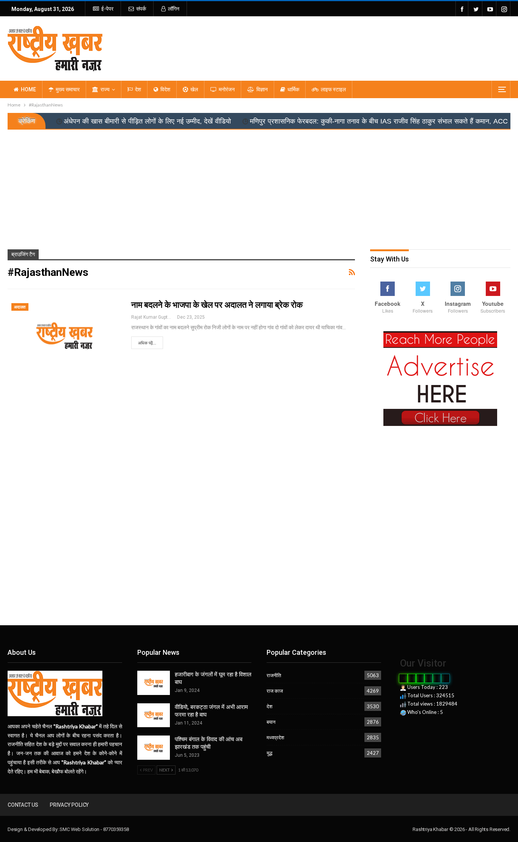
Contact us (23, 805)
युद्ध (269, 753)
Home (28, 89)
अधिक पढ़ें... (147, 343)
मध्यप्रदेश (275, 737)
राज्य (105, 89)
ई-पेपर (107, 9)
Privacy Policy (69, 805)
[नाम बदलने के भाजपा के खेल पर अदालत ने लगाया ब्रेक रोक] (64, 335)
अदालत (20, 307)
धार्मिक (293, 89)
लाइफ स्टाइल (333, 89)
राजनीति (274, 675)
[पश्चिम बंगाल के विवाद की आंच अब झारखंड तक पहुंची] (153, 748)
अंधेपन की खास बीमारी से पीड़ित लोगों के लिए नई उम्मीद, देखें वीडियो (118, 121)
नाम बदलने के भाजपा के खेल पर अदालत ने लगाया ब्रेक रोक (217, 305)
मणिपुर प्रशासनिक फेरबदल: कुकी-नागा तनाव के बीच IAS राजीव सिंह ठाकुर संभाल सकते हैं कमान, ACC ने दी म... (362, 121)
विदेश (165, 89)
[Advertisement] (259, 186)
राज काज (275, 691)
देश (138, 89)
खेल (194, 89)
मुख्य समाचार (68, 89)
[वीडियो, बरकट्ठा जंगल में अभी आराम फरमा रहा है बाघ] (153, 715)
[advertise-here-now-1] (440, 378)
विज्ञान (262, 89)
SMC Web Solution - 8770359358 (94, 829)
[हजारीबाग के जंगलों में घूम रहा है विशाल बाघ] (153, 683)
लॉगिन (173, 9)
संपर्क (141, 9)
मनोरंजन (227, 89)
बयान (271, 722)
